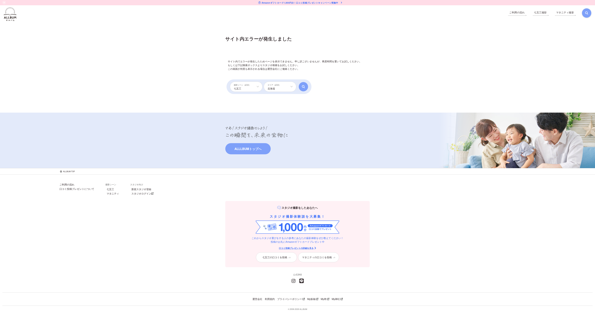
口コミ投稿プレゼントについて (77, 189)
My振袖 (311, 299)
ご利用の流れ (67, 184)
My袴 (323, 299)
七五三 (110, 189)
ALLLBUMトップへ (248, 148)
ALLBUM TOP (69, 171)
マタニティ (113, 193)
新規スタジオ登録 (141, 189)
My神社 (336, 299)
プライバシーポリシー (289, 299)
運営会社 (272, 69)
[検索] (586, 13)
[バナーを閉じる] (4, 2)
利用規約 (270, 299)
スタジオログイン (141, 193)
